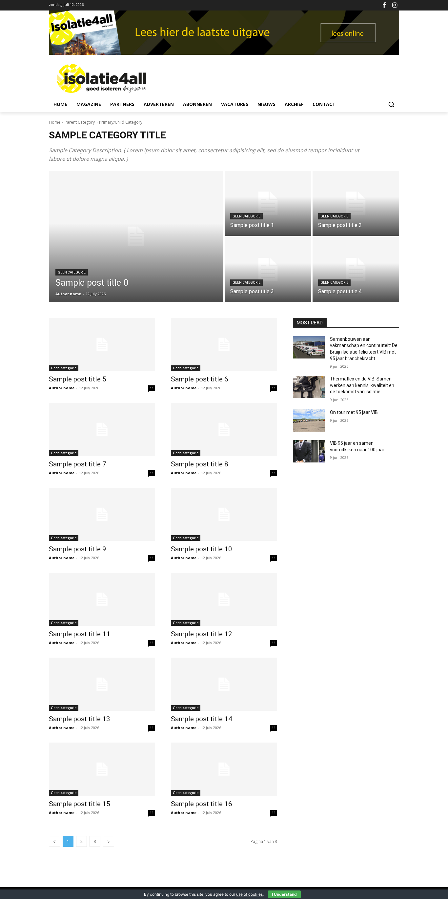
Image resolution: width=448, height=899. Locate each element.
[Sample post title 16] (224, 769)
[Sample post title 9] (102, 514)
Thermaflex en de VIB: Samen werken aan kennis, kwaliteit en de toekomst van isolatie (362, 385)
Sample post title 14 (201, 719)
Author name (61, 387)
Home (54, 122)
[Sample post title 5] (102, 344)
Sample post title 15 (79, 804)
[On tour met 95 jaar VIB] (309, 420)
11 (152, 388)
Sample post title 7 (77, 464)
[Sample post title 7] (102, 429)
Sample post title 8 (199, 464)
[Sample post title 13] (102, 684)
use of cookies (249, 894)
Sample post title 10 (201, 549)
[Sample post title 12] (224, 599)
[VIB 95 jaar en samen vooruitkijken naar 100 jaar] (309, 451)
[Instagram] (394, 5)
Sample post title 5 (77, 379)
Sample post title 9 (77, 549)
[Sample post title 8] (224, 429)
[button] (391, 104)
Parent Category (80, 122)
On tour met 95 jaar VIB (354, 412)
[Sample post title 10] (224, 514)
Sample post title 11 (79, 634)
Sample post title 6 (199, 379)
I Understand (284, 894)
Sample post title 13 (79, 719)
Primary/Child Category (120, 122)
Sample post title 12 (201, 634)
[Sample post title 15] (102, 769)
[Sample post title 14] (224, 684)
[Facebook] (384, 5)
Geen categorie (72, 272)
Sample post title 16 (201, 804)
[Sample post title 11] (102, 599)
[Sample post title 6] (224, 344)
